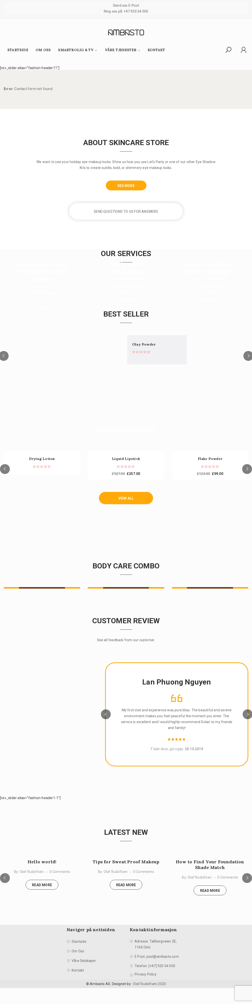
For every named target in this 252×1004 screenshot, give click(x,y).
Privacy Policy (146, 974)
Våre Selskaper (84, 961)
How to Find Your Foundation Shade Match (210, 864)
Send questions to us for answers (126, 211)
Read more (42, 885)
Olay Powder (144, 344)
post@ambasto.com (162, 956)
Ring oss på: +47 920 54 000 (126, 11)
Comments (61, 872)
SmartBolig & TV (76, 50)
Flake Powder (210, 459)
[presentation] (5, 469)
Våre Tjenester (121, 50)
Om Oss (43, 50)
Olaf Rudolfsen (32, 872)
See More (126, 186)
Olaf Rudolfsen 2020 (149, 984)
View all (126, 498)
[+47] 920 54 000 (162, 966)
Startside (17, 50)
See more (42, 307)
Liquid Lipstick (126, 459)
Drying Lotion (42, 459)
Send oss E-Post (126, 5)
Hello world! (42, 862)
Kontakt (156, 50)
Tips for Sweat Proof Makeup (126, 862)
